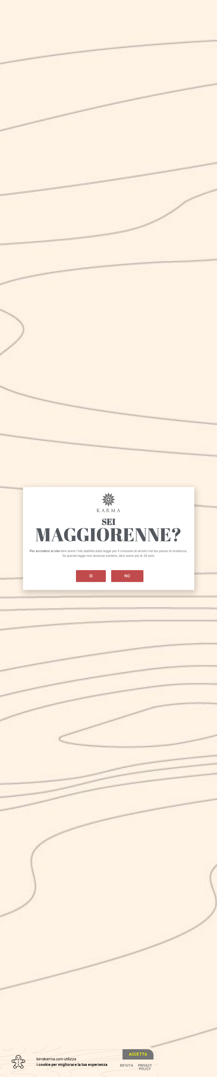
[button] (138, 1054)
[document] (108, 538)
